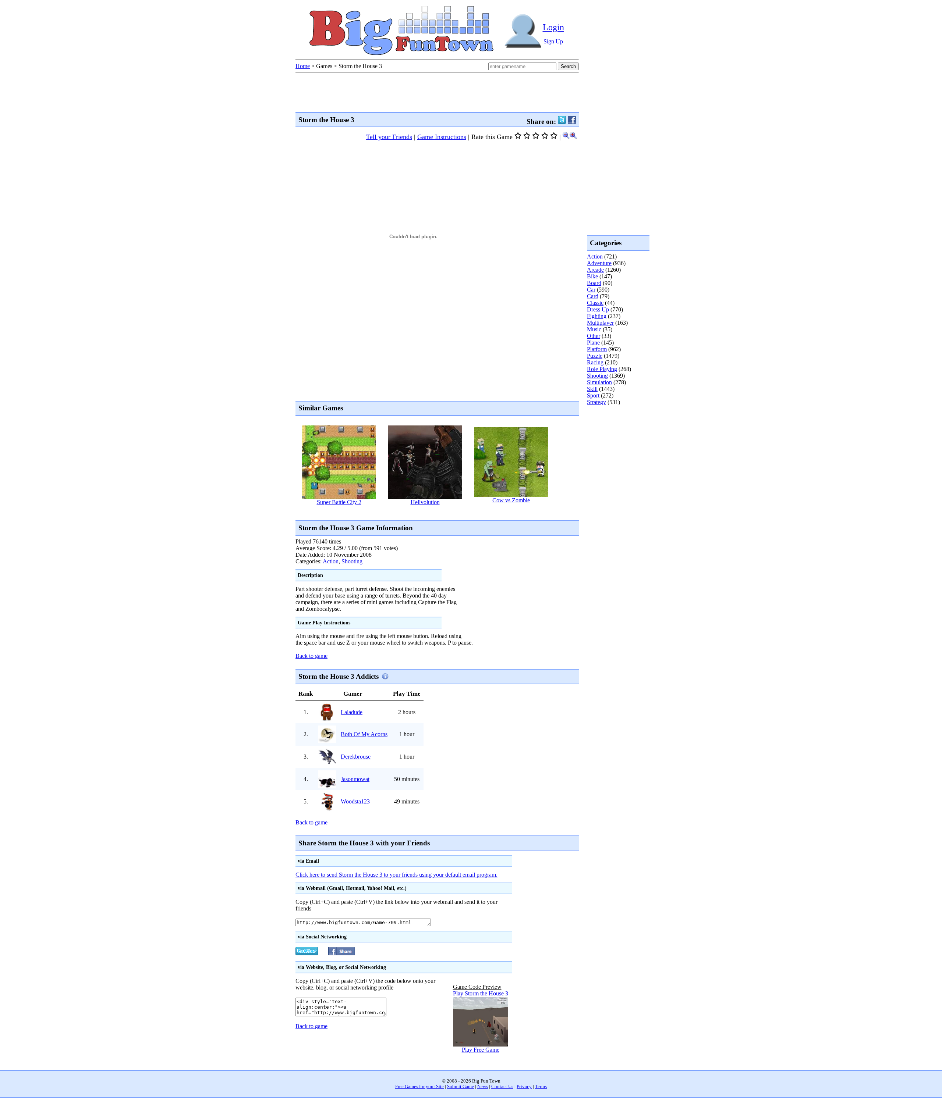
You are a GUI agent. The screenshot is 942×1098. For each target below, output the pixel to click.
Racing (595, 362)
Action (331, 561)
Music (594, 329)
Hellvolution (425, 502)
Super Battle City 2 (339, 502)
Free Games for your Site (419, 1086)
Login (553, 27)
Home (302, 66)
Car (591, 289)
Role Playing (602, 369)
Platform (597, 349)
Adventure (599, 263)
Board (594, 283)
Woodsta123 (355, 801)
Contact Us (502, 1086)
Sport (593, 395)
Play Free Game (480, 1050)
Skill (592, 389)
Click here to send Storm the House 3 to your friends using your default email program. (396, 874)
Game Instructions (441, 136)
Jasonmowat (355, 779)
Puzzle (594, 356)
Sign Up (553, 41)
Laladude (351, 712)
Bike (592, 276)
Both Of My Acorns (364, 734)
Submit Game (460, 1086)
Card (592, 296)
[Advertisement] (429, 512)
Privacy (524, 1086)
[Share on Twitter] (562, 121)
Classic (595, 303)
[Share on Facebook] (572, 121)
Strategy (596, 402)
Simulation (599, 382)
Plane (593, 342)
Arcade (595, 270)
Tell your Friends (389, 136)
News (482, 1086)
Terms (541, 1086)
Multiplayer (600, 323)
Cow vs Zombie (511, 500)
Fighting (596, 316)
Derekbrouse (356, 756)
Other (593, 336)
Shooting (351, 561)
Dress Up (598, 309)
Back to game (311, 656)
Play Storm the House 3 (480, 993)
